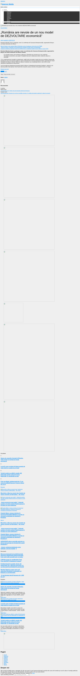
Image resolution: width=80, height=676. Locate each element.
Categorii (6, 10)
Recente (3, 487)
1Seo (33, 673)
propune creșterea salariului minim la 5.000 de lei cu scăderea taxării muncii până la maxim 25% (24, 48)
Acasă (5, 9)
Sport (8, 19)
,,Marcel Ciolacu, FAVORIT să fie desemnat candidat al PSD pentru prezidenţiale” (21, 47)
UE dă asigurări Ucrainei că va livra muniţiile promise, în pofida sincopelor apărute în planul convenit (25, 93)
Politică (8, 17)
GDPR (8, 23)
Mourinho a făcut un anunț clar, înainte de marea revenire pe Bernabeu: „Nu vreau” (13, 493)
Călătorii (9, 13)
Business (9, 12)
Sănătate (9, 18)
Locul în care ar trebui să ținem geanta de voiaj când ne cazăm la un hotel (13, 604)
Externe (9, 14)
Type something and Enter (7, 674)
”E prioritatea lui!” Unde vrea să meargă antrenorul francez (15, 90)
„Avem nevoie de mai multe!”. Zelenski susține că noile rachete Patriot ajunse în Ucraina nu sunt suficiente (13, 504)
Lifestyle (9, 15)
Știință (8, 20)
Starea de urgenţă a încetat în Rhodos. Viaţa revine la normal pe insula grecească (12, 588)
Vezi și (2, 520)
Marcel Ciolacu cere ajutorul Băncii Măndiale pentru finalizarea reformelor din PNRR (21, 46)
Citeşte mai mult (5, 69)
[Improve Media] (7, 4)
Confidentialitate (7, 22)
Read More (3, 597)
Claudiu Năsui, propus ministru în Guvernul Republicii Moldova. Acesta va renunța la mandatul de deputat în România (12, 515)
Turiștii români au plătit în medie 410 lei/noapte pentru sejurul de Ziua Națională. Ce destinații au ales (11, 622)
